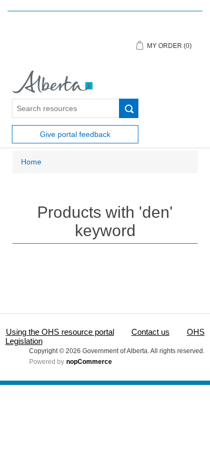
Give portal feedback (75, 134)
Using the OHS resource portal (60, 331)
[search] (128, 108)
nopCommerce (89, 362)
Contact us (150, 331)
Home (31, 161)
